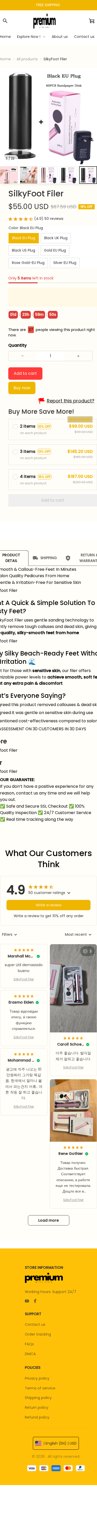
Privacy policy (37, 1378)
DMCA (30, 1353)
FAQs (29, 1344)
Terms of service (40, 1388)
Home (5, 59)
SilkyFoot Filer (23, 979)
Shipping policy (38, 1397)
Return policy (36, 1407)
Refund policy (37, 1417)
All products (27, 59)
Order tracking (38, 1334)
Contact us (35, 1324)
